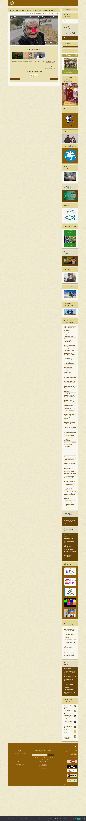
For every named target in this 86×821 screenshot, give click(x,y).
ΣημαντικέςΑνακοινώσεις (68, 321)
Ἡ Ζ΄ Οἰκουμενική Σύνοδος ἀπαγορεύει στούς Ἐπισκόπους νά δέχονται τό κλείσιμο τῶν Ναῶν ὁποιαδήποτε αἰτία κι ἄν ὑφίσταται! (70, 415)
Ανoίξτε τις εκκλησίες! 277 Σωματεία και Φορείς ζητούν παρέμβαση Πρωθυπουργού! (69, 422)
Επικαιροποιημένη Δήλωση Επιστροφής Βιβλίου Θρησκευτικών (69, 439)
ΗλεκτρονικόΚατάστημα (68, 700)
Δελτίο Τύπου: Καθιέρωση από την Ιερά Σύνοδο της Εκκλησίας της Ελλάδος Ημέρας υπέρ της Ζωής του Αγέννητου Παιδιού (70, 475)
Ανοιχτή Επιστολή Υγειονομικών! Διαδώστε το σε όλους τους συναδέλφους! (70, 377)
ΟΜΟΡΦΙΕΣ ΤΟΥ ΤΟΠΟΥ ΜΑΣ (45, 13)
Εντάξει (78, 818)
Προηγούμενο (15, 79)
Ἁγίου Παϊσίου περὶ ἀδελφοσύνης (68, 497)
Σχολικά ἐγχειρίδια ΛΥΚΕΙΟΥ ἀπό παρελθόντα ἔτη (70, 443)
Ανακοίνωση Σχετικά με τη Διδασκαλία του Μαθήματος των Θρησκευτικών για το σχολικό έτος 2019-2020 (69, 464)
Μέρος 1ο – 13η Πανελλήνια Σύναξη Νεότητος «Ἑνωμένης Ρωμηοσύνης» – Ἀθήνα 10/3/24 (70, 347)
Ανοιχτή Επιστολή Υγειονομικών (67, 373)
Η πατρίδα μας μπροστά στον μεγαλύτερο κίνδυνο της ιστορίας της (69, 506)
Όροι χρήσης (74, 757)
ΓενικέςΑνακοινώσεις (68, 623)
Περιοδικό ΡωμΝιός (70, 51)
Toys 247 (67, 205)
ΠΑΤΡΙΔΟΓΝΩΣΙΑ (55, 13)
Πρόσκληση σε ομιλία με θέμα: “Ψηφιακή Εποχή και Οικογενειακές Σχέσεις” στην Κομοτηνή (70, 641)
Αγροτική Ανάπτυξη (70, 226)
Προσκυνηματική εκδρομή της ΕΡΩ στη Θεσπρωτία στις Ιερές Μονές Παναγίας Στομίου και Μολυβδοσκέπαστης (70, 691)
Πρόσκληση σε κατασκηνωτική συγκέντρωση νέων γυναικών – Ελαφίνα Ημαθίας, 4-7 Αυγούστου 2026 (70, 521)
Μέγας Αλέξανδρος (70, 146)
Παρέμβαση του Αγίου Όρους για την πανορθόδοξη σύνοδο (69, 501)
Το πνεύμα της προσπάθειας (71, 751)
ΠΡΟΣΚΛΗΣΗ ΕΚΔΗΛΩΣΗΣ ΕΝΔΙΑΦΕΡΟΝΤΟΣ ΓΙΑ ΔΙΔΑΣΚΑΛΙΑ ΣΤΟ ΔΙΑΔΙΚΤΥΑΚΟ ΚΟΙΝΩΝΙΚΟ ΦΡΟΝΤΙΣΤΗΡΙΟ (70, 353)
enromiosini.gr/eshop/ (43, 769)
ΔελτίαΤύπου (66, 663)
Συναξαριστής (74, 753)
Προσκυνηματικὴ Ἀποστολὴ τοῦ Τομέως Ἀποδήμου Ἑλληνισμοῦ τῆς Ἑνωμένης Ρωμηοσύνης (69, 685)
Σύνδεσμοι (67, 564)
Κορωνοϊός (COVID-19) (67, 187)
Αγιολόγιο (67, 269)
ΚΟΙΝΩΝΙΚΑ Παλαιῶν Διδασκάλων (68, 79)
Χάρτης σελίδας (74, 754)
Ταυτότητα (75, 750)
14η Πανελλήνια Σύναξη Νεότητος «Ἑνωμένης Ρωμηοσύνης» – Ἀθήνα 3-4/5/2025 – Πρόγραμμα (69, 547)
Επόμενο (53, 79)
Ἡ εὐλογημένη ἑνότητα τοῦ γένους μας (69, 333)
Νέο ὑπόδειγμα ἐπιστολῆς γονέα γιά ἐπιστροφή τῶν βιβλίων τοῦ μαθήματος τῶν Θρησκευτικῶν (70, 493)
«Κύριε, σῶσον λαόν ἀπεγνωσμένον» (68, 391)
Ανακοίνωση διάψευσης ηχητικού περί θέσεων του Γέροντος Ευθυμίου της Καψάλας (69, 368)
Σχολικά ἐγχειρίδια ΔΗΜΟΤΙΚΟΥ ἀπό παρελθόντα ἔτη (70, 453)
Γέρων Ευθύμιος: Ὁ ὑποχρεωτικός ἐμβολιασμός (69, 359)
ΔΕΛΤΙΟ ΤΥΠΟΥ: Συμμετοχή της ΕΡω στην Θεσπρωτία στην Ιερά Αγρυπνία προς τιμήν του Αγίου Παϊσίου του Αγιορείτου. (70, 678)
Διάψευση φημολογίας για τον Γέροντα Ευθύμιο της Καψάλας (70, 387)
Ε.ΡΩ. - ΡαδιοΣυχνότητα (69, 27)
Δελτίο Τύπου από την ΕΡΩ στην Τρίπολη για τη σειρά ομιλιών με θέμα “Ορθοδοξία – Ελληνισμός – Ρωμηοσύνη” (70, 654)
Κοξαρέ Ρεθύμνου (34, 75)
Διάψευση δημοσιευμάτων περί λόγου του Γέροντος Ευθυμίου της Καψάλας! (70, 427)
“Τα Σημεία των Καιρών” (69, 336)
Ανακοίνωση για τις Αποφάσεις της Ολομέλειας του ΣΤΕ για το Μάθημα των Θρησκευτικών (70, 458)
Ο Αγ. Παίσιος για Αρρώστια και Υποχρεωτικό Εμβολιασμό (70, 363)
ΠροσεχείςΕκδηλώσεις (68, 514)
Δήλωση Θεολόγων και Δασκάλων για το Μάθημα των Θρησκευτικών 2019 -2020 (70, 470)
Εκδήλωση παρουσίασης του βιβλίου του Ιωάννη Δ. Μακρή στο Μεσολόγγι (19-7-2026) (70, 629)
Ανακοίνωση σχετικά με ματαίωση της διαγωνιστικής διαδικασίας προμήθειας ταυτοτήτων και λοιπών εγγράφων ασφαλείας (69, 483)
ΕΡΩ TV (66, 131)
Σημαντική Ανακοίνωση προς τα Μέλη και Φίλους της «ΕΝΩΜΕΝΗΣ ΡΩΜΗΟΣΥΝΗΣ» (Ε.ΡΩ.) (70, 340)
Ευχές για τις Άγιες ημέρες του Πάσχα (70, 535)
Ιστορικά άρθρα (69, 287)
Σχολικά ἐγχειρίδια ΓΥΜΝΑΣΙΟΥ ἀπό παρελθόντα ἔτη (70, 448)
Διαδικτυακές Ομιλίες (68, 167)
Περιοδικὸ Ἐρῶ (69, 43)
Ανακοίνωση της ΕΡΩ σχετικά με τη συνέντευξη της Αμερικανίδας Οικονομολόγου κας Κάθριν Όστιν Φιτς (70, 401)
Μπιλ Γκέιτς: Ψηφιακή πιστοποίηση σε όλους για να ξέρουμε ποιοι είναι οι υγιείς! (69, 407)
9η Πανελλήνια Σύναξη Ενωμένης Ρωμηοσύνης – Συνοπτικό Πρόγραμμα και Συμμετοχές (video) (69, 540)
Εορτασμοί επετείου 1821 (68, 304)
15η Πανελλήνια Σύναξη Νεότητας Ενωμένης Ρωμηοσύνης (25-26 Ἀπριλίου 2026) (69, 648)
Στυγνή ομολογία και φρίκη (69, 410)
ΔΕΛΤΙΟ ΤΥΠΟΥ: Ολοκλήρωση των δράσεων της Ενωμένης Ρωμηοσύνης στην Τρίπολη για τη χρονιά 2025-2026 (70, 671)
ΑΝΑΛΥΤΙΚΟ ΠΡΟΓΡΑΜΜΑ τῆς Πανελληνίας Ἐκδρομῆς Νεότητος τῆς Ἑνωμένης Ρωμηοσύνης (70, 635)
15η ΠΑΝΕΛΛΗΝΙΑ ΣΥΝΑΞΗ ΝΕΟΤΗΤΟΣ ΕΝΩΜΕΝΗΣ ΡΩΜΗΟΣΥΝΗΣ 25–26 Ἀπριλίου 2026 (70, 328)
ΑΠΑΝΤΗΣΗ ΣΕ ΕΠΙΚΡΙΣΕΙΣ (70, 551)
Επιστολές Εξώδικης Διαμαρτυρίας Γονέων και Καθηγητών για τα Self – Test (69, 395)
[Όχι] (84, 818)
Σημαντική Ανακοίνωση (68, 15)
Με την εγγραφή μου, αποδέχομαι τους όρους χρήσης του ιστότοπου (45, 757)
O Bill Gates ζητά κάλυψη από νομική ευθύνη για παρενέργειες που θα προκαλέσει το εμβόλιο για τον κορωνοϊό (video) (70, 433)
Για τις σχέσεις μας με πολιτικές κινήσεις (70, 489)
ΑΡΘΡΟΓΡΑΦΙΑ (36, 13)
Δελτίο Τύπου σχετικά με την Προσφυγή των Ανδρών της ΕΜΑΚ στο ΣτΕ (69, 382)
